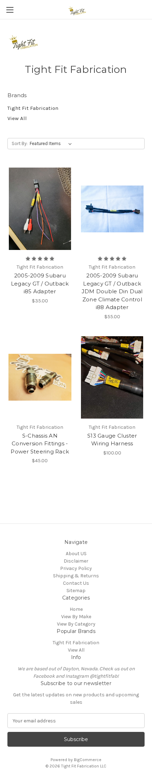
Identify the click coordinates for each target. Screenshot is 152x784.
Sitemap (76, 591)
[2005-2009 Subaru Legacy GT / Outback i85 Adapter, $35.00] (39, 209)
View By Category (76, 624)
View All (17, 118)
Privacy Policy (76, 568)
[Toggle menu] (9, 9)
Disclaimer (76, 561)
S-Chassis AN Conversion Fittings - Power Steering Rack (40, 443)
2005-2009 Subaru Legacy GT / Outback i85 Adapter (40, 283)
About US (76, 554)
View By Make (76, 617)
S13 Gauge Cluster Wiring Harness (112, 439)
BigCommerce (87, 759)
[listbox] (52, 143)
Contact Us (76, 583)
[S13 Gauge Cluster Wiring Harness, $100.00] (112, 377)
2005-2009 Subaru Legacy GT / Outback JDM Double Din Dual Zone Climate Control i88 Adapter (112, 291)
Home (76, 609)
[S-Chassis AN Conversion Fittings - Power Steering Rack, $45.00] (39, 377)
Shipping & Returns (76, 576)
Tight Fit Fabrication (32, 108)
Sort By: (20, 143)
